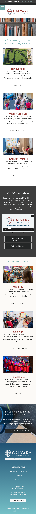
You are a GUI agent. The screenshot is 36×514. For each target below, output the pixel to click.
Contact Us (18, 480)
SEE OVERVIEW (18, 393)
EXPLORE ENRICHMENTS (18, 348)
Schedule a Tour (18, 467)
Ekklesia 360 (18, 511)
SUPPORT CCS (18, 175)
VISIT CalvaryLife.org (18, 500)
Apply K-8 (18, 475)
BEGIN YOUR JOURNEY (18, 431)
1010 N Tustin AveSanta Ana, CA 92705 (18, 493)
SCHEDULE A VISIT (18, 130)
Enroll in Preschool (18, 471)
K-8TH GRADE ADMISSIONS (18, 246)
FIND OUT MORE (18, 303)
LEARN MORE (18, 85)
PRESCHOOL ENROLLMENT (18, 239)
